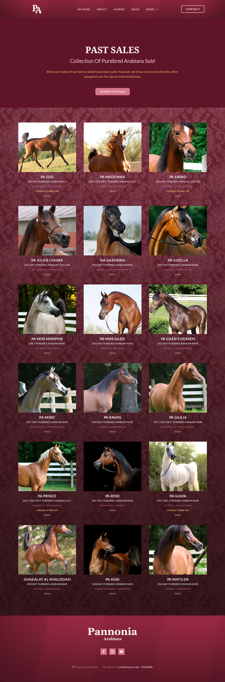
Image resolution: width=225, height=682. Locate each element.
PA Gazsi (84, 9)
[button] (150, 9)
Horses (119, 9)
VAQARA (147, 666)
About (102, 9)
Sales (135, 9)
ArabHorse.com (129, 666)
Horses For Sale (112, 91)
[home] (37, 9)
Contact (193, 9)
